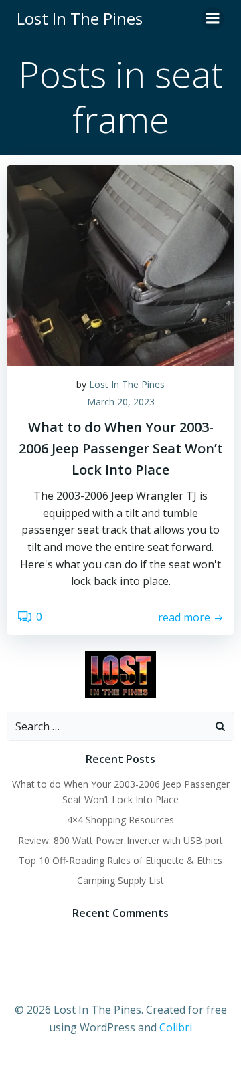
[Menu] (213, 18)
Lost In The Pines (127, 384)
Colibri (175, 1027)
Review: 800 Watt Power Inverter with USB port (120, 840)
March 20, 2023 (121, 401)
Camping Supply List (120, 880)
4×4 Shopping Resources (120, 819)
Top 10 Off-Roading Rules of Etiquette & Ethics (120, 860)
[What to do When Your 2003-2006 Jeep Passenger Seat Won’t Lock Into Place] (120, 264)
